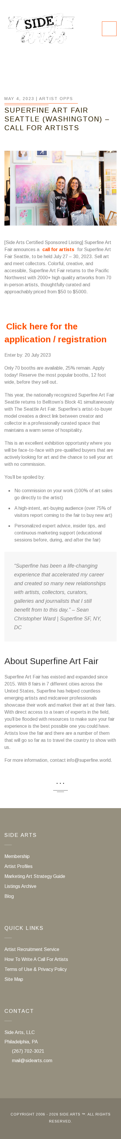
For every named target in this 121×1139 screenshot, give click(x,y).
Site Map (13, 979)
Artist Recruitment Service (31, 949)
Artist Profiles (18, 866)
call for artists (58, 249)
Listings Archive (20, 886)
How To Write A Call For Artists (36, 959)
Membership (17, 856)
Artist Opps (56, 98)
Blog (9, 896)
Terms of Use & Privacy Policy (35, 969)
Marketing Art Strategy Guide (34, 876)
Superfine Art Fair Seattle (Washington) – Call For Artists (57, 119)
